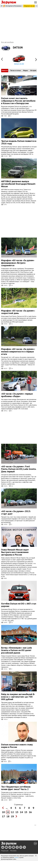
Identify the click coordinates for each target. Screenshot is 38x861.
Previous (2, 59)
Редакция (4, 851)
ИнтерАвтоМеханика (13, 6)
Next (36, 59)
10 (3, 812)
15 (25, 812)
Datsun (18, 47)
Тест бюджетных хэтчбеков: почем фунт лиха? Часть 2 (16, 788)
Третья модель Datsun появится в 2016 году (18, 142)
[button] (36, 856)
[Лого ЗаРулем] (8, 2)
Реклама (13, 851)
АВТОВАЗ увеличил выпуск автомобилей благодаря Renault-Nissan (18, 184)
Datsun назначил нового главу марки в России (17, 746)
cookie (16, 857)
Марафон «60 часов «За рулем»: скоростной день (18, 312)
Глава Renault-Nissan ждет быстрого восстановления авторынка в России (15, 552)
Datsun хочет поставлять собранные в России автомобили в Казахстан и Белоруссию (18, 101)
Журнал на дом (30, 6)
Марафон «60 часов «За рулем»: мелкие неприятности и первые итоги (18, 352)
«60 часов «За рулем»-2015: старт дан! (16, 512)
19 (12, 816)
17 (3, 816)
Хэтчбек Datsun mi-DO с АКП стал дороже (18, 605)
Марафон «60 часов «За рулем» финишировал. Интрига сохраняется (17, 263)
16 (30, 812)
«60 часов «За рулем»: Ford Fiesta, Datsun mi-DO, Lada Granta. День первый (18, 469)
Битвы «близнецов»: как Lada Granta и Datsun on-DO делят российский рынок (16, 650)
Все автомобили (7, 42)
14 (21, 812)
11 (7, 812)
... (7, 807)
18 (7, 816)
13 (16, 812)
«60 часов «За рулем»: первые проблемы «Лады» (17, 395)
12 (12, 812)
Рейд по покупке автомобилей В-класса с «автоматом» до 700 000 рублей (18, 697)
